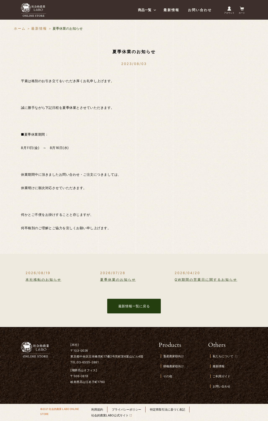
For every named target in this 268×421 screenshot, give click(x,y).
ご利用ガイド (221, 376)
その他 (167, 376)
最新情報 (39, 28)
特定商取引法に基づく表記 (167, 409)
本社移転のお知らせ (43, 279)
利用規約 (97, 409)
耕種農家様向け (173, 366)
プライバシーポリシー (126, 409)
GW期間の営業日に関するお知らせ (206, 279)
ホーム (20, 28)
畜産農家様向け (173, 356)
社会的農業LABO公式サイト (110, 415)
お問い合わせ (221, 386)
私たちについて (223, 356)
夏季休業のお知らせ (118, 279)
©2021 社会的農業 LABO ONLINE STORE (59, 411)
